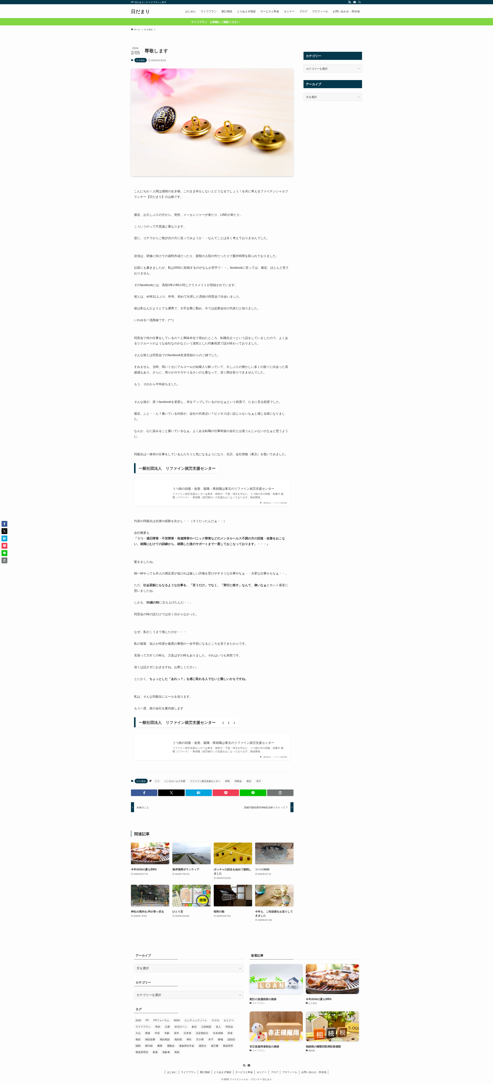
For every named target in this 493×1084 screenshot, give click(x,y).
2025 (138, 1020)
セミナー (229, 1020)
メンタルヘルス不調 (174, 781)
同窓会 (238, 781)
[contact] (354, 2)
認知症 (231, 1039)
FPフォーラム (161, 1020)
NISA (177, 1020)
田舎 (230, 1033)
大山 (138, 1033)
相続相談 (165, 1039)
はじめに (172, 1072)
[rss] (349, 2)
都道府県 (228, 1045)
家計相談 (205, 1072)
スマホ (215, 1020)
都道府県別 (142, 1052)
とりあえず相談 (222, 1072)
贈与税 (149, 1045)
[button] (144, 792)
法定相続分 (202, 1033)
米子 (258, 781)
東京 (249, 781)
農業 (159, 1045)
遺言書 (214, 1045)
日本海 (187, 1033)
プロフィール (289, 1072)
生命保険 (218, 1033)
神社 (189, 1039)
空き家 (200, 1039)
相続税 (178, 1039)
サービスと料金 (244, 1072)
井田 (227, 781)
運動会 (170, 1045)
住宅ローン (180, 1026)
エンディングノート (195, 1020)
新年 (176, 1033)
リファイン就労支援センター (205, 781)
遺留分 (202, 1045)
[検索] (359, 2)
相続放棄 (150, 1039)
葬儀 (220, 1039)
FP (147, 1020)
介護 (167, 1026)
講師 (138, 1045)
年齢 (166, 1033)
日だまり (140, 11)
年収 (157, 1033)
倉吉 (194, 1026)
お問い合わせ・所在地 (313, 1072)
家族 (147, 1033)
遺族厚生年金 (186, 1045)
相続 (138, 1039)
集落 (155, 1052)
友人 (218, 1026)
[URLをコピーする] (280, 792)
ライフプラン (143, 1026)
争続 (157, 1026)
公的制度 (206, 1026)
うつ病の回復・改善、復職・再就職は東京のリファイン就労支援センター (223, 488)
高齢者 (166, 1052)
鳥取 (176, 1052)
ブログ (274, 1072)
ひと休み (140, 60)
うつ (157, 781)
